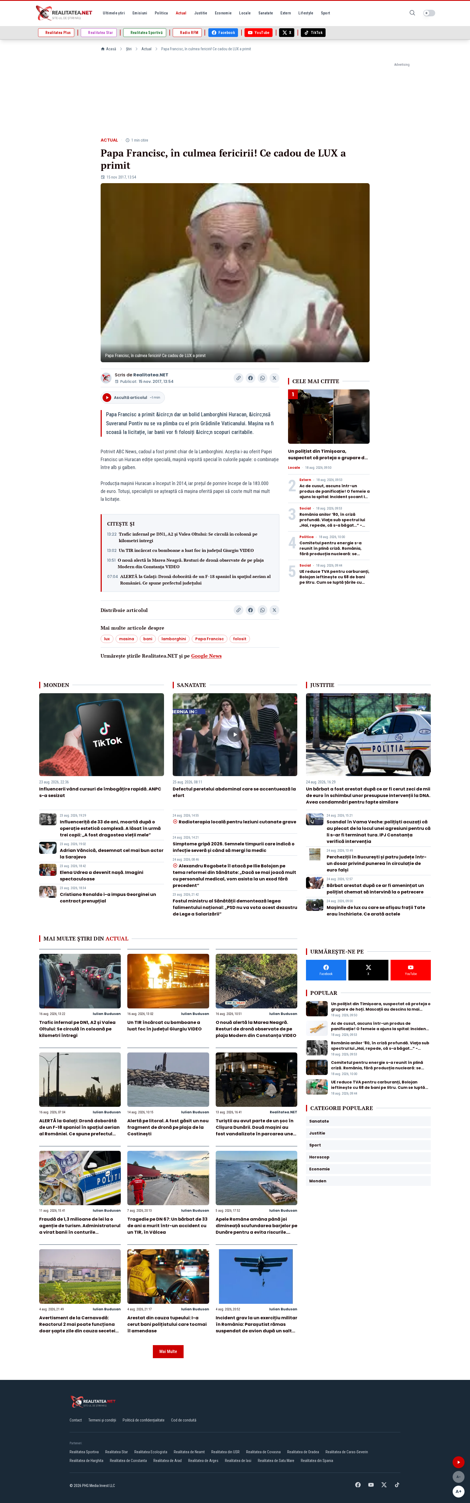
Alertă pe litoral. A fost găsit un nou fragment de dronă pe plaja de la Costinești (168, 1127)
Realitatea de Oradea (303, 1452)
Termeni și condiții (102, 1420)
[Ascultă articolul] (459, 1462)
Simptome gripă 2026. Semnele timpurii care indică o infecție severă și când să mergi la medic (234, 847)
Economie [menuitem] (223, 13)
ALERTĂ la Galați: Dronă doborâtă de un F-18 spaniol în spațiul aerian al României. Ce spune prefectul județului (195, 579)
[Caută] (412, 13)
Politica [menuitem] (161, 13)
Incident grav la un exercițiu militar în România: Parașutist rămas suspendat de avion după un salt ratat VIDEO (256, 1327)
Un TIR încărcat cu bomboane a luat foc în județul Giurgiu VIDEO (186, 550)
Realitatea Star (116, 1452)
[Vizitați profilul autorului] (106, 378)
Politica (306, 537)
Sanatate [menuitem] (265, 13)
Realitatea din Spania (317, 1460)
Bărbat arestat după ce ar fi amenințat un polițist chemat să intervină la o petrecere (375, 888)
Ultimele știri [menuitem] (114, 13)
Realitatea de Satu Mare (276, 1460)
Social (305, 508)
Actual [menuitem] (181, 13)
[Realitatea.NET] (64, 13)
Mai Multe (168, 1351)
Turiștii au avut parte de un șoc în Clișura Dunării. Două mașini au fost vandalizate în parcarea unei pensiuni (255, 1130)
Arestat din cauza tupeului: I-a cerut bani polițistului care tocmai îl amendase (167, 1324)
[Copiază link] (238, 378)
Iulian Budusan (107, 1013)
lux (107, 639)
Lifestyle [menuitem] (305, 13)
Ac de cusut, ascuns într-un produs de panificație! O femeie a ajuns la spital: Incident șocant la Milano (334, 494)
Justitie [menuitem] (200, 13)
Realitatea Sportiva (84, 1452)
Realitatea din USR (225, 1452)
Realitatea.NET (150, 375)
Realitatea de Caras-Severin (347, 1452)
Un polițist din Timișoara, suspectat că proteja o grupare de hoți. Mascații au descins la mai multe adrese (327, 461)
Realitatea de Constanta (128, 1460)
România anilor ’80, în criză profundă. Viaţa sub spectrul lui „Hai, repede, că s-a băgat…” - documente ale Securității (332, 522)
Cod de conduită (183, 1420)
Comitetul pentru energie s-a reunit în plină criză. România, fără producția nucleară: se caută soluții (330, 551)
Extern (305, 480)
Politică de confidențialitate (144, 1420)
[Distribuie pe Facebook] (250, 378)
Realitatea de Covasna (263, 1452)
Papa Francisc (209, 639)
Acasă (111, 49)
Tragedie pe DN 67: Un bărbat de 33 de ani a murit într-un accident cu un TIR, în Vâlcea (167, 1225)
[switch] (429, 13)
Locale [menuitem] (245, 13)
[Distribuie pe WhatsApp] (262, 378)
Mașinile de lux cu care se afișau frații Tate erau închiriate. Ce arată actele (376, 910)
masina (126, 639)
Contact (76, 1420)
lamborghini (174, 639)
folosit (239, 639)
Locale (294, 467)
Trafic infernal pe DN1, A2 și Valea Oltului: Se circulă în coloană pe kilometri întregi (188, 537)
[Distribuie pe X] (274, 378)
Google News (206, 655)
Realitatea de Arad (167, 1460)
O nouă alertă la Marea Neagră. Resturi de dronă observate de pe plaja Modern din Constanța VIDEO (191, 563)
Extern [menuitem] (285, 13)
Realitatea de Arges (203, 1460)
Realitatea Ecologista (150, 1452)
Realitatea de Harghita (86, 1460)
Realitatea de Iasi (238, 1460)
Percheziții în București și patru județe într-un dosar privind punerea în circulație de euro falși (376, 863)
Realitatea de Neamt (189, 1452)
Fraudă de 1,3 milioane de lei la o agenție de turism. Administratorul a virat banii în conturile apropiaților (79, 1229)
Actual (146, 49)
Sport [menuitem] (325, 13)
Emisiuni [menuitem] (139, 13)
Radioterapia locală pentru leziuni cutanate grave (237, 822)
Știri (129, 49)
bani (147, 639)
